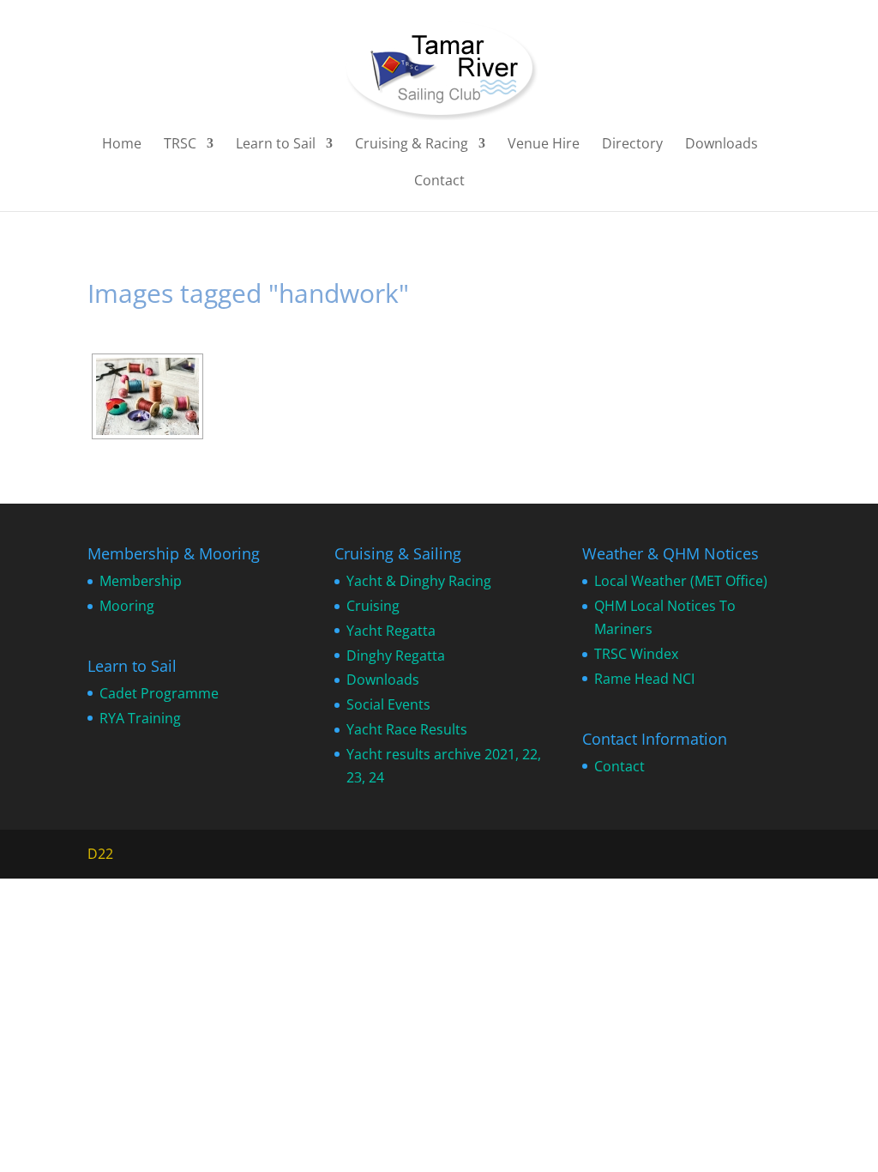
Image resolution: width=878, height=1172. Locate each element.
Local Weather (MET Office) (680, 580)
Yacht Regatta (391, 630)
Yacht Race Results (406, 729)
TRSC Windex (636, 653)
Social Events (388, 704)
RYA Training (140, 718)
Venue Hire (544, 145)
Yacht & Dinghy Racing (418, 580)
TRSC (180, 145)
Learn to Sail (276, 145)
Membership (140, 580)
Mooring (126, 605)
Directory (632, 145)
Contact (439, 182)
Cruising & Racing (411, 145)
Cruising (373, 605)
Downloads (721, 145)
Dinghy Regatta (395, 655)
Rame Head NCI (644, 678)
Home (121, 145)
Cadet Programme (159, 693)
